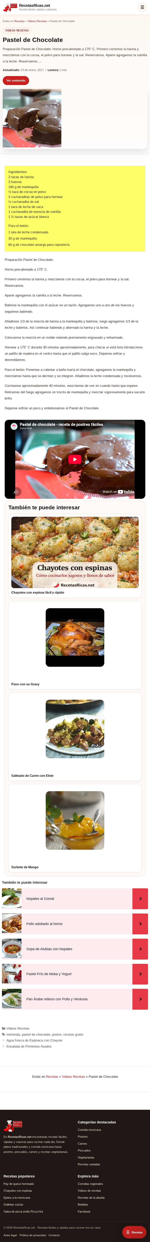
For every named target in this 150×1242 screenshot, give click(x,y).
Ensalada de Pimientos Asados (29, 1046)
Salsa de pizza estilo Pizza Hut (23, 1211)
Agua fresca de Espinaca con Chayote (34, 1040)
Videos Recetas (37, 21)
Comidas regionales (90, 1183)
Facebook (84, 1211)
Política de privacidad (33, 1235)
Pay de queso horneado (19, 1183)
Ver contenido (15, 80)
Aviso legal (10, 1235)
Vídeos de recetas (89, 1190)
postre (56, 1034)
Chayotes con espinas (18, 1190)
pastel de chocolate (36, 1034)
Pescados (84, 1150)
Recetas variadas (89, 1164)
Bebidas (83, 1204)
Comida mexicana (89, 1129)
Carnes (82, 1143)
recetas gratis (73, 1034)
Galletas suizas (13, 1204)
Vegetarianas (86, 1157)
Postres (83, 1136)
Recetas (19, 21)
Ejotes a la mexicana (17, 1197)
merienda (13, 1034)
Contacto (54, 1235)
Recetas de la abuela (91, 1197)
